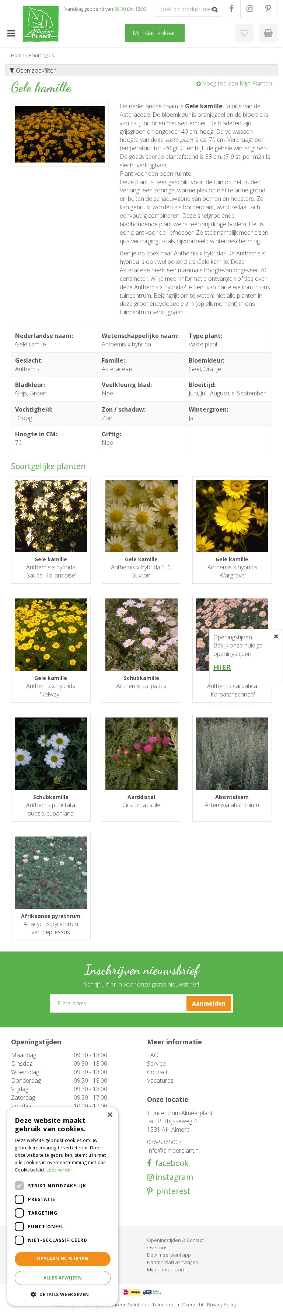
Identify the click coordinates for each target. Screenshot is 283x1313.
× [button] (109, 1115)
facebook (169, 1163)
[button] (63, 1294)
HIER (222, 667)
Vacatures (160, 1080)
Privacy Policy (222, 1304)
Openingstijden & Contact (175, 1240)
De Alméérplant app (169, 1255)
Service (156, 1063)
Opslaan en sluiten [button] (62, 1259)
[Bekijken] (268, 33)
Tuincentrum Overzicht (177, 1304)
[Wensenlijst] (244, 33)
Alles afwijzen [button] (62, 1278)
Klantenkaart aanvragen (172, 1262)
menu (11, 33)
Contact (157, 1072)
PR (268, 9)
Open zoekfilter (35, 70)
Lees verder (59, 1170)
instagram (173, 1177)
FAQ (152, 1055)
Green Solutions (130, 1304)
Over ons (157, 1247)
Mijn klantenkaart (165, 1269)
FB (231, 9)
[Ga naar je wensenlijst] (244, 33)
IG (250, 9)
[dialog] (62, 1206)
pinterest (172, 1191)
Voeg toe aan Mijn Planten (237, 83)
